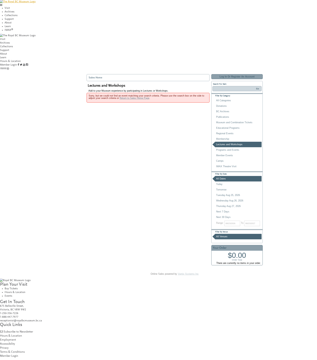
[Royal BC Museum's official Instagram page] (27, 65)
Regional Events (225, 133)
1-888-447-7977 (9, 317)
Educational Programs (228, 128)
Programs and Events (227, 150)
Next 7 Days (222, 211)
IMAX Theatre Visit (226, 166)
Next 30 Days (223, 217)
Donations (221, 106)
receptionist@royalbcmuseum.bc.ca (21, 320)
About (8, 22)
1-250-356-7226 (9, 313)
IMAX (9, 30)
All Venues (221, 236)
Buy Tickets (11, 288)
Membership (222, 139)
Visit (7, 8)
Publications (222, 117)
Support (9, 19)
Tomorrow (221, 189)
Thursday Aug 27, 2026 (228, 206)
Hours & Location (10, 61)
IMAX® (4, 68)
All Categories (223, 100)
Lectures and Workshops (229, 144)
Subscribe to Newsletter (18, 332)
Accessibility (7, 344)
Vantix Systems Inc (188, 273)
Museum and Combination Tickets (234, 122)
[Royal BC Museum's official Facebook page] (18, 65)
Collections (11, 15)
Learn (8, 26)
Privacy (4, 348)
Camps (220, 160)
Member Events (224, 155)
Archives (9, 11)
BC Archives (222, 111)
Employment (8, 340)
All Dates (221, 178)
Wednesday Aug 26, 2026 (229, 200)
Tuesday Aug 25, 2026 (228, 195)
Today (219, 184)
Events (8, 296)
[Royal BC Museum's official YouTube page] (24, 65)
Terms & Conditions (12, 352)
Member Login (8, 65)
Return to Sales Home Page (134, 98)
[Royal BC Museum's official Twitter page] (21, 65)
